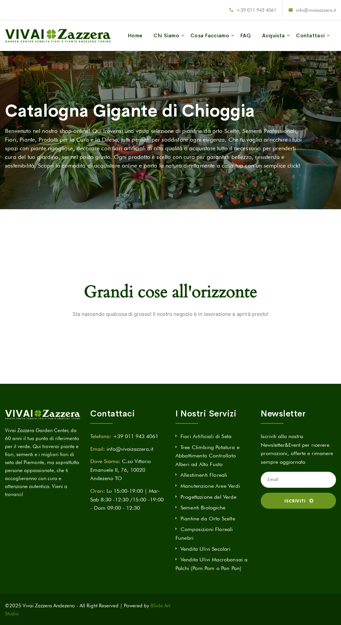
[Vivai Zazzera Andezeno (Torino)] (58, 36)
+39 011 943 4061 (256, 10)
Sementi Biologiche (202, 507)
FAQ (245, 35)
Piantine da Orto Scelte (207, 518)
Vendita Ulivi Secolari (205, 549)
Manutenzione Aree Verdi (210, 486)
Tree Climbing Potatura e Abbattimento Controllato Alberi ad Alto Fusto (207, 455)
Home (135, 35)
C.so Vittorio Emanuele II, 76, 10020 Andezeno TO (120, 469)
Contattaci (310, 35)
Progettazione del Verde (208, 497)
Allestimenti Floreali (203, 475)
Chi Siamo (166, 35)
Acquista (273, 35)
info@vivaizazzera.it (316, 10)
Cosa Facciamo (209, 35)
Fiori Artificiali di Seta (205, 436)
